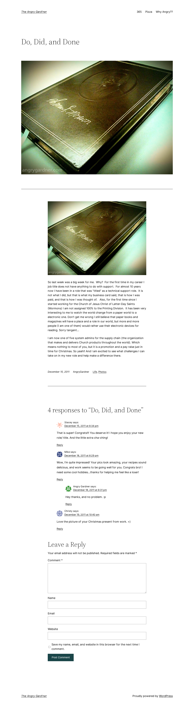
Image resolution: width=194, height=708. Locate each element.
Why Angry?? (164, 11)
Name (51, 598)
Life (95, 371)
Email (51, 613)
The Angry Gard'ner (34, 11)
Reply (60, 445)
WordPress (166, 696)
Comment (55, 560)
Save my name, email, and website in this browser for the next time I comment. (95, 646)
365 (139, 11)
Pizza (148, 11)
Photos (102, 371)
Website (53, 629)
